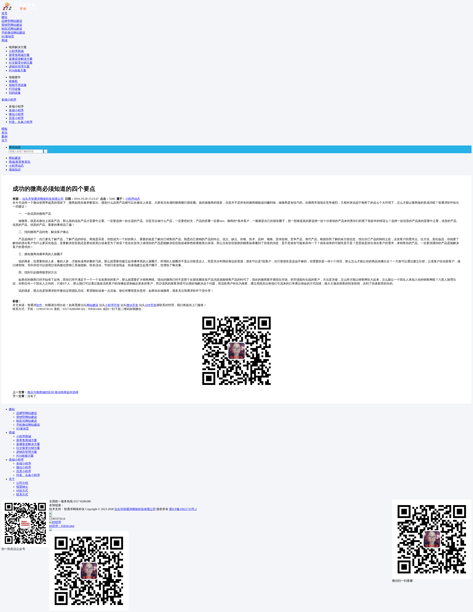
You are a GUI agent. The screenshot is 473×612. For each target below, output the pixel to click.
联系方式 (22, 494)
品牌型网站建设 (26, 413)
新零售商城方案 (19, 54)
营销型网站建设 (26, 417)
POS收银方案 (17, 70)
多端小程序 (8, 99)
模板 (4, 128)
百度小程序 (16, 118)
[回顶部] (236, 512)
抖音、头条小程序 (21, 122)
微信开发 (132, 305)
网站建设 (15, 158)
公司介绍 (22, 482)
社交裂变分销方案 (21, 62)
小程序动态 (16, 165)
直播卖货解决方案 (21, 58)
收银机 (13, 81)
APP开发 (150, 305)
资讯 (4, 132)
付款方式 (22, 490)
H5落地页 (22, 428)
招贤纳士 (22, 486)
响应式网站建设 (26, 420)
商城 (4, 40)
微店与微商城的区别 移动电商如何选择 (52, 392)
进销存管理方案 (19, 66)
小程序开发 (112, 305)
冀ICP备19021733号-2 (183, 509)
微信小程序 (16, 114)
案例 (4, 136)
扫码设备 (15, 92)
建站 (4, 17)
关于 (4, 140)
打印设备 (15, 88)
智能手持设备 (18, 85)
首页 (4, 13)
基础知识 (15, 169)
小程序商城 (16, 51)
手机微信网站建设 (28, 424)
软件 (39, 305)
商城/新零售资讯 (19, 161)
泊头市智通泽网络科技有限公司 (43, 198)
